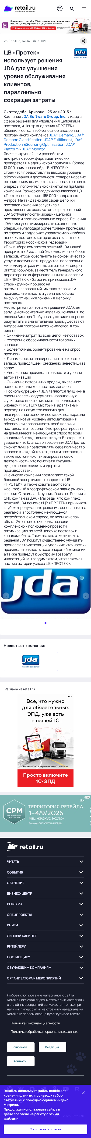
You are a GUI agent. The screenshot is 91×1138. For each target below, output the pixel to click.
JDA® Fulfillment (58, 139)
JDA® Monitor (33, 149)
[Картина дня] (60, 8)
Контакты (20, 1061)
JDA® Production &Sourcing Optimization (43, 142)
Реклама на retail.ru (20, 689)
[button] (45, 862)
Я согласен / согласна (45, 1129)
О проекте (20, 1047)
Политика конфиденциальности (35, 1023)
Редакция (52, 1047)
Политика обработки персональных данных (44, 1031)
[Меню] (83, 8)
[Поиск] (72, 8)
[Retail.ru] (26, 8)
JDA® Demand (61, 135)
